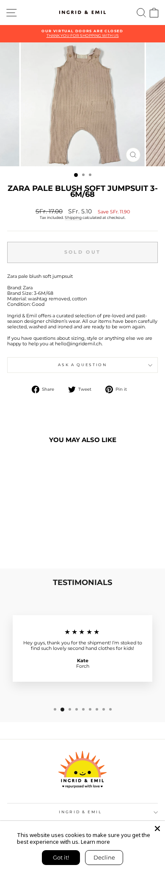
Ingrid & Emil (80, 811)
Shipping (73, 217)
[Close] (157, 828)
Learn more (95, 841)
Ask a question (82, 364)
